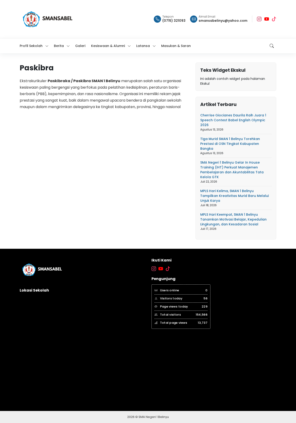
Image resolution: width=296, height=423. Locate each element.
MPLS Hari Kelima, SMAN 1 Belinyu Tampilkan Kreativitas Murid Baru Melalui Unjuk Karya (234, 196)
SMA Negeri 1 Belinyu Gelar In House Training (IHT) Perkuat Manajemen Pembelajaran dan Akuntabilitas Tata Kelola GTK (232, 169)
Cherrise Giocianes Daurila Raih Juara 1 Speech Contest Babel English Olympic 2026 (233, 120)
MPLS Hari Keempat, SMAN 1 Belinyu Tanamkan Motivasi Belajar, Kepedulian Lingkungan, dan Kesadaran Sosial (233, 219)
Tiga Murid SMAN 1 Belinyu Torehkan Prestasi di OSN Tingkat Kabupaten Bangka (230, 144)
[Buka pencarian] (271, 45)
